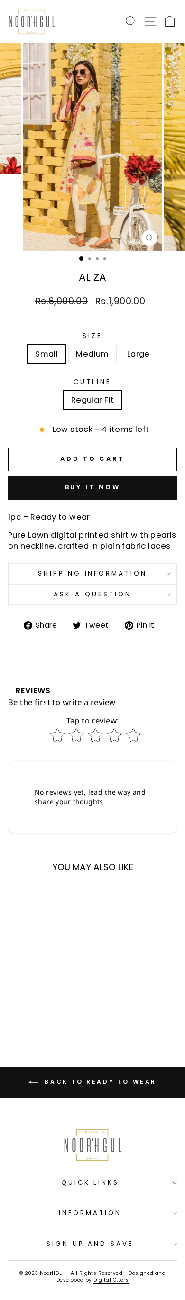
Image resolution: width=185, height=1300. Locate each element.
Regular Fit (92, 399)
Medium (92, 353)
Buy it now (92, 487)
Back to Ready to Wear (99, 1082)
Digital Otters (111, 1279)
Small (46, 353)
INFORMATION (90, 1213)
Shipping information (93, 573)
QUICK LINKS (90, 1182)
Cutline (92, 382)
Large (138, 353)
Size (92, 336)
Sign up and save (90, 1243)
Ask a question (92, 594)
